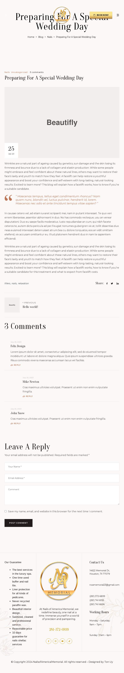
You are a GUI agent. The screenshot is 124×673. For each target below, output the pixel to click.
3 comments (37, 72)
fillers (7, 283)
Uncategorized (19, 72)
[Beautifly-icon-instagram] (55, 641)
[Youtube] (62, 641)
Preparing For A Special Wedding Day (44, 78)
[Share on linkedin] (117, 287)
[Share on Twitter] (112, 287)
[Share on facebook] (107, 287)
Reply (17, 365)
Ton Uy (108, 661)
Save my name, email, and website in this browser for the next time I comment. (55, 511)
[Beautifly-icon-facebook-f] (48, 641)
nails (14, 283)
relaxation (23, 283)
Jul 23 (11, 150)
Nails (7, 72)
